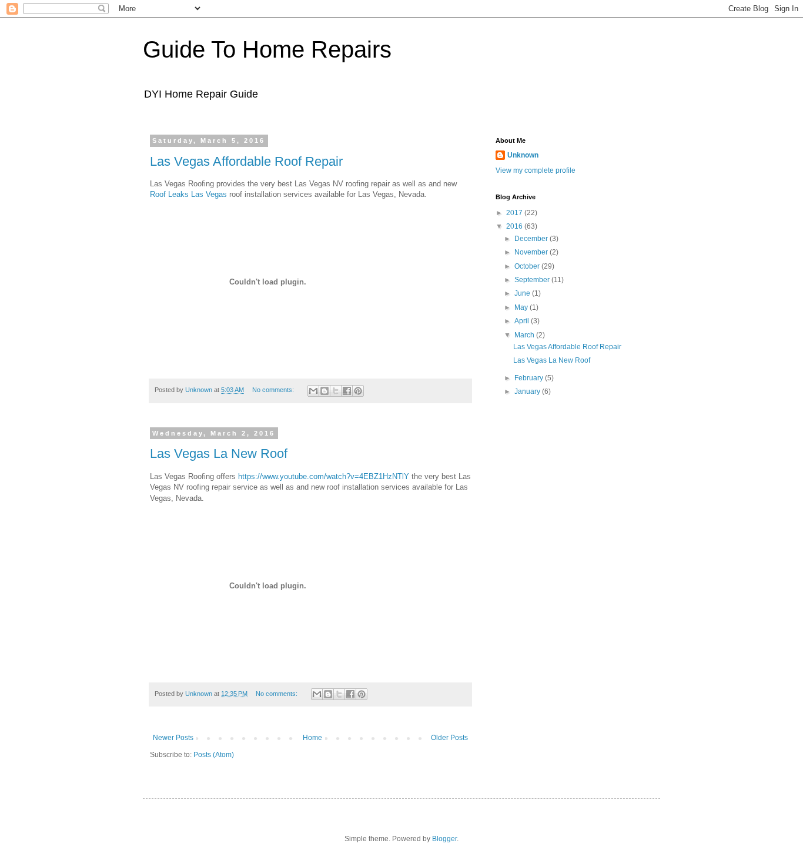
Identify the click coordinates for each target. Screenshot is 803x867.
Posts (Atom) (213, 755)
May (522, 307)
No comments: (274, 389)
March (525, 335)
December (532, 239)
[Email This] (313, 391)
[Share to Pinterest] (358, 391)
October (527, 266)
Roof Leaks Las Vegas (188, 194)
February (529, 378)
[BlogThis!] (324, 391)
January (528, 391)
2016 (515, 226)
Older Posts (449, 738)
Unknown (522, 155)
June (523, 293)
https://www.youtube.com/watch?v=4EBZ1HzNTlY (323, 476)
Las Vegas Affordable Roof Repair (246, 161)
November (532, 252)
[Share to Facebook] (347, 391)
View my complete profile (536, 170)
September (532, 280)
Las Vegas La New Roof (218, 453)
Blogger (444, 839)
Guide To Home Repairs (267, 49)
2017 (515, 213)
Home (312, 738)
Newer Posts (173, 738)
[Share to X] (336, 391)
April (522, 321)
